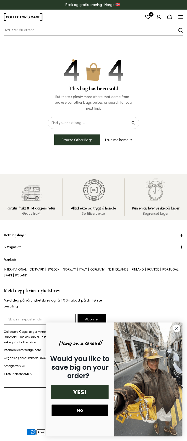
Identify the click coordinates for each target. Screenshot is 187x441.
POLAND (21, 275)
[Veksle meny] (180, 17)
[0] (148, 17)
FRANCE (153, 269)
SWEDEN (53, 269)
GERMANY (97, 269)
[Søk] (180, 30)
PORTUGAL (170, 269)
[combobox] (93, 30)
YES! (80, 392)
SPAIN (8, 275)
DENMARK (37, 269)
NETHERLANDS (118, 269)
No (80, 410)
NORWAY (69, 269)
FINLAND (138, 269)
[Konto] (158, 17)
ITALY (83, 269)
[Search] (133, 123)
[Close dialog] (177, 328)
